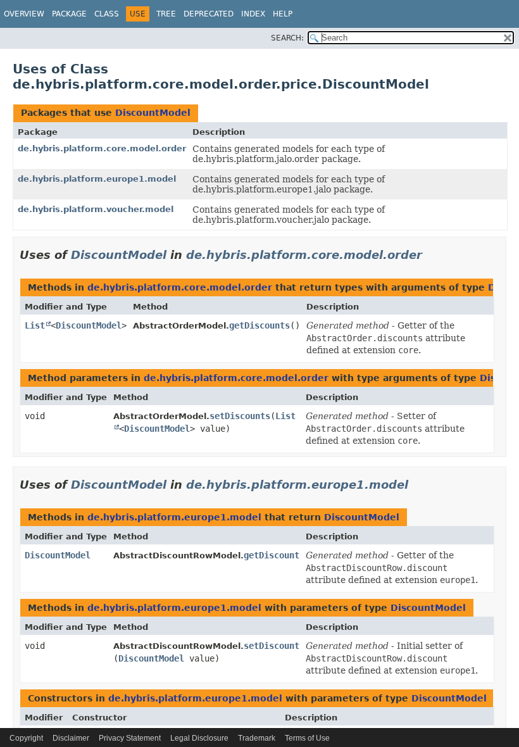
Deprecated (209, 13)
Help (282, 13)
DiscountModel (153, 113)
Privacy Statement (130, 738)
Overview (24, 13)
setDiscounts (239, 416)
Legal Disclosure (199, 738)
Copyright (26, 738)
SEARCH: (287, 38)
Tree (166, 13)
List (35, 325)
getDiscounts (259, 325)
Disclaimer (71, 738)
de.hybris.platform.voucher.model (95, 209)
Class (106, 13)
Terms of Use (307, 738)
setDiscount (271, 646)
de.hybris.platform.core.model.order (102, 148)
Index (253, 13)
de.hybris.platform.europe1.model (97, 179)
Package (69, 13)
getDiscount (271, 555)
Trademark (256, 738)
